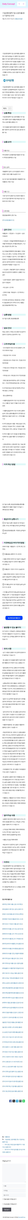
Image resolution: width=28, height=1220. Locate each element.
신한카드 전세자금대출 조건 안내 (12, 1017)
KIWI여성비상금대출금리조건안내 (13, 1007)
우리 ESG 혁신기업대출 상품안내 (12, 1086)
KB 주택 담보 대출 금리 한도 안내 (12, 958)
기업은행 (7, 1139)
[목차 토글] (9, 108)
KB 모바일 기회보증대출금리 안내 (13, 978)
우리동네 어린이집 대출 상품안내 (12, 1052)
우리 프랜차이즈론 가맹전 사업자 (12, 1057)
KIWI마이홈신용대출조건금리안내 (13, 1002)
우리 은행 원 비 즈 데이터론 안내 (12, 1061)
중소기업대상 (20, 1139)
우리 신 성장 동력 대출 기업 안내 (12, 1066)
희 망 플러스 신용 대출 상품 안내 (12, 1047)
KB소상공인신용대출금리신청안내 (13, 983)
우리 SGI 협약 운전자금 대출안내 (12, 1076)
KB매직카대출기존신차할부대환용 (13, 953)
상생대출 (13, 1139)
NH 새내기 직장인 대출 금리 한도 (12, 924)
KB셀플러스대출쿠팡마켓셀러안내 (13, 968)
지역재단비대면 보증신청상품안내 (13, 1042)
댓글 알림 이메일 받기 (10, 1199)
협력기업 (5, 1142)
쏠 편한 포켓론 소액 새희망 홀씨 (12, 1027)
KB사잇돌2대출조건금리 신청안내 (13, 1012)
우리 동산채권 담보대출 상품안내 (12, 1091)
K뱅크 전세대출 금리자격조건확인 (13, 914)
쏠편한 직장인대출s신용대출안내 (12, 1022)
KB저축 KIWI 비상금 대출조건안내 (13, 998)
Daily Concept (8, 4)
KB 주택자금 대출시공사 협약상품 (13, 963)
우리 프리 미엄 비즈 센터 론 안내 (12, 1037)
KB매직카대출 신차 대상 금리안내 (13, 929)
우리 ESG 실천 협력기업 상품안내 (12, 1071)
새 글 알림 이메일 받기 (10, 1204)
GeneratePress (21, 1217)
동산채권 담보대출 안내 (14, 618)
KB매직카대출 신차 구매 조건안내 (13, 934)
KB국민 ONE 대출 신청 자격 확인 (12, 904)
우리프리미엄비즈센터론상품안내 (13, 1081)
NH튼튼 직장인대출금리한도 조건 (13, 919)
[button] (19, 4)
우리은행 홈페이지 (8, 220)
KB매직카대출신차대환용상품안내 (13, 948)
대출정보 (7, 1137)
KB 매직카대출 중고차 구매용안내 (13, 939)
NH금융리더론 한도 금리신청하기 (13, 909)
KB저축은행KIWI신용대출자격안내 (13, 988)
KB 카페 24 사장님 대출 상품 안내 (13, 973)
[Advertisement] (14, 37)
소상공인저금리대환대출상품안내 (13, 1032)
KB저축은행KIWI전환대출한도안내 (13, 993)
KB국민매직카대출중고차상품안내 (13, 943)
